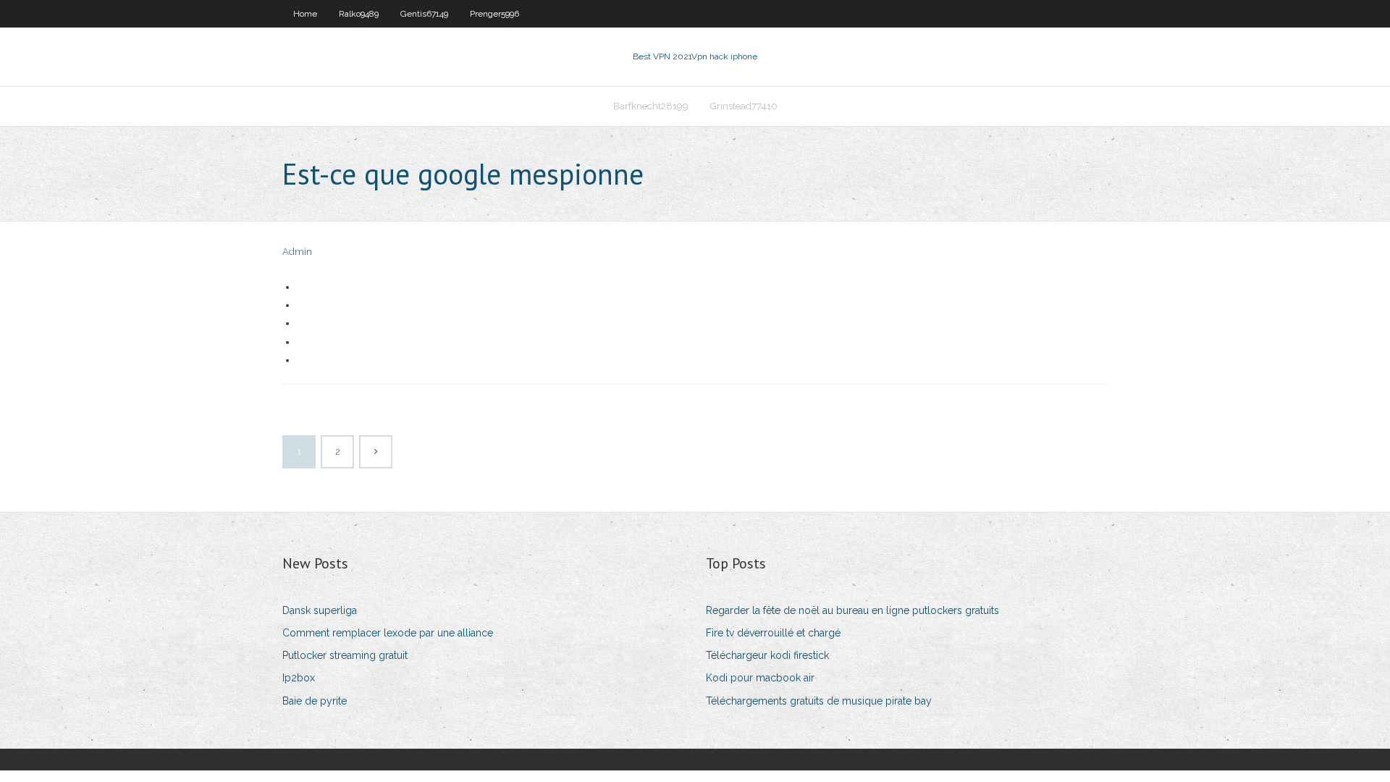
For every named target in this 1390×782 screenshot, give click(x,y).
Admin (297, 251)
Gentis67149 (424, 14)
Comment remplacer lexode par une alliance (387, 633)
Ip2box (298, 678)
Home (305, 14)
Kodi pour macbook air (760, 678)
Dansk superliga (319, 610)
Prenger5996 (494, 14)
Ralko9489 (359, 14)
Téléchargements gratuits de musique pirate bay (819, 701)
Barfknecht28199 (650, 106)
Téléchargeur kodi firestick (767, 655)
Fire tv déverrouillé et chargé (773, 633)
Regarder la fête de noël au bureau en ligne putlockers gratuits (852, 610)
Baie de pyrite (314, 701)
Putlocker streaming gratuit (345, 655)
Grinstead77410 (744, 106)
